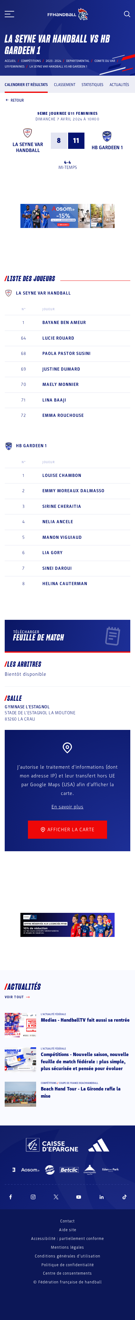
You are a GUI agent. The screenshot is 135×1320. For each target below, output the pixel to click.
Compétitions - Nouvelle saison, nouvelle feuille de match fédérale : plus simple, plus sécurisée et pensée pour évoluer (85, 1061)
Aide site (67, 1229)
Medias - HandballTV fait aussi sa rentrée (85, 1020)
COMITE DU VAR (104, 61)
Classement (64, 85)
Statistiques (92, 85)
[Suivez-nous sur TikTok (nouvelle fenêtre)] (124, 1197)
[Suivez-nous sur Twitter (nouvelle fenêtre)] (56, 1197)
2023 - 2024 (53, 61)
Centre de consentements (67, 1273)
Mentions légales (67, 1247)
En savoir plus (67, 807)
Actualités (119, 85)
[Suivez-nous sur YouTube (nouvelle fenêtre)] (78, 1197)
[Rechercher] (127, 14)
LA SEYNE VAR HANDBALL (28, 147)
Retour (17, 100)
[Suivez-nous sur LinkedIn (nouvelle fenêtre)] (101, 1197)
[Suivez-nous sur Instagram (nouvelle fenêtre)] (33, 1197)
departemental (77, 61)
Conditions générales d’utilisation (67, 1256)
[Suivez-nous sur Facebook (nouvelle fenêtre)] (10, 1197)
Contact (67, 1221)
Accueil (10, 61)
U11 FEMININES (14, 66)
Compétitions (31, 61)
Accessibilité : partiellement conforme (67, 1238)
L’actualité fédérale (53, 1014)
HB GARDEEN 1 (107, 147)
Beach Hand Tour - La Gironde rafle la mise (81, 1092)
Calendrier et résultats (26, 85)
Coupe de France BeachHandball (78, 1083)
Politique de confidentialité (67, 1264)
